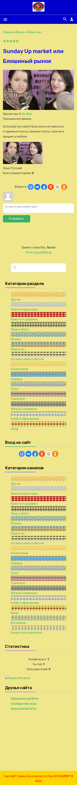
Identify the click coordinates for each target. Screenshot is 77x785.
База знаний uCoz (24, 708)
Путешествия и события (27, 359)
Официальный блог (24, 698)
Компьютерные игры (24, 309)
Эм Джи (27, 114)
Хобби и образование (25, 419)
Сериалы (17, 379)
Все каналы (18, 623)
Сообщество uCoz (24, 703)
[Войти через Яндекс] (51, 187)
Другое (16, 299)
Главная (8, 32)
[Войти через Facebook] (44, 187)
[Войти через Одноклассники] (64, 187)
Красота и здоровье (24, 319)
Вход (48, 252)
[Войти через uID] (31, 187)
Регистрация (34, 252)
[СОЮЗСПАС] (38, 10)
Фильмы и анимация (24, 409)
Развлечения (19, 369)
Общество (34, 32)
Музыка (16, 339)
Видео (20, 32)
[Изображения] (22, 153)
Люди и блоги (20, 329)
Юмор (14, 429)
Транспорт (18, 399)
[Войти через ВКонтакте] (37, 187)
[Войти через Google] (57, 187)
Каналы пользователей (26, 632)
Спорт (15, 389)
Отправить (16, 218)
